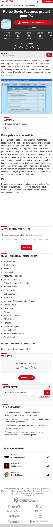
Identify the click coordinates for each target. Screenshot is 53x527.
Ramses (7, 323)
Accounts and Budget (13, 276)
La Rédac (5, 54)
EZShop (7, 268)
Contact (46, 489)
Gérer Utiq (48, 491)
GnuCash (8, 297)
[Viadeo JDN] (39, 516)
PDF (9, 190)
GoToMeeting (9, 261)
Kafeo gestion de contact (14, 239)
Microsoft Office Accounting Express (19, 301)
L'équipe (21, 489)
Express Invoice (10, 279)
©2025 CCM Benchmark (27, 495)
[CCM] (9, 1)
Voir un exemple (44, 397)
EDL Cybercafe (10, 294)
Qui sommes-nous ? (11, 489)
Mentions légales (26, 493)
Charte (12, 493)
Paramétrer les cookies (35, 491)
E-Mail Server (9, 319)
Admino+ (8, 312)
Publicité (39, 489)
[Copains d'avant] (13, 516)
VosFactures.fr (10, 330)
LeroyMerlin (9, 272)
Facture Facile (10, 305)
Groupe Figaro (38, 493)
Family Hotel (9, 337)
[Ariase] (13, 521)
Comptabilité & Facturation (19, 255)
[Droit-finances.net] (39, 511)
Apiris (18, 38)
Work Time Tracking (12, 315)
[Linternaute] (13, 511)
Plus (7, 128)
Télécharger (18, 6)
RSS (17, 493)
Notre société (30, 489)
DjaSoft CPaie (10, 265)
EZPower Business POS (14, 333)
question (49, 1)
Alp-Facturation (10, 287)
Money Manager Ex (12, 326)
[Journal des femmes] (13, 506)
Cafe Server (9, 308)
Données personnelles (19, 491)
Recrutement (6, 491)
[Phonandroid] (39, 521)
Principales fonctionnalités (16, 124)
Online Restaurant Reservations (17, 283)
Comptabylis (9, 290)
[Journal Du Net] (39, 506)
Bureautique (30, 6)
